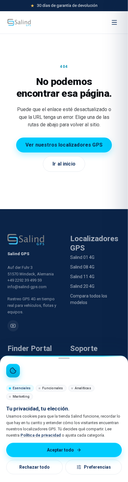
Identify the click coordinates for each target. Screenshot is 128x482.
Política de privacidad (41, 435)
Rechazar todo (34, 467)
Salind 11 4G (82, 276)
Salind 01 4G (82, 257)
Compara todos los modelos (88, 299)
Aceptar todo (60, 449)
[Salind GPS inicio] (19, 22)
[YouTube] (13, 325)
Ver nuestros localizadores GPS (64, 145)
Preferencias (97, 467)
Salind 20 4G (82, 286)
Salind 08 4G (82, 266)
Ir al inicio (64, 164)
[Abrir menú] (114, 22)
